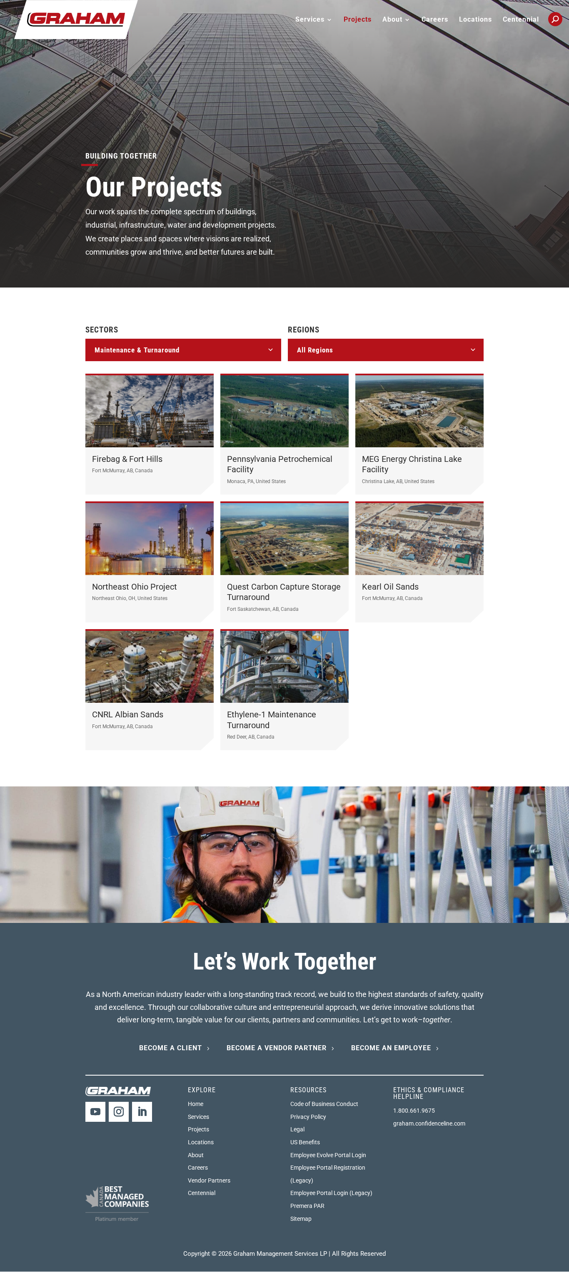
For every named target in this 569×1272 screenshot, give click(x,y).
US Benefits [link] (305, 1142)
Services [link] (198, 1116)
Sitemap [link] (301, 1218)
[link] (76, 19)
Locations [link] (475, 20)
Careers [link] (435, 20)
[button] (95, 1112)
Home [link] (195, 1104)
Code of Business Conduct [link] (324, 1104)
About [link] (196, 1155)
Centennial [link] (521, 20)
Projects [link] (358, 20)
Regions (303, 330)
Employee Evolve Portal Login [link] (328, 1155)
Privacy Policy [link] (308, 1116)
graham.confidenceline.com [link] (429, 1123)
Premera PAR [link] (307, 1206)
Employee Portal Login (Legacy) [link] (331, 1193)
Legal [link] (297, 1129)
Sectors (101, 330)
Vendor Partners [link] (209, 1180)
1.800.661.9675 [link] (414, 1110)
